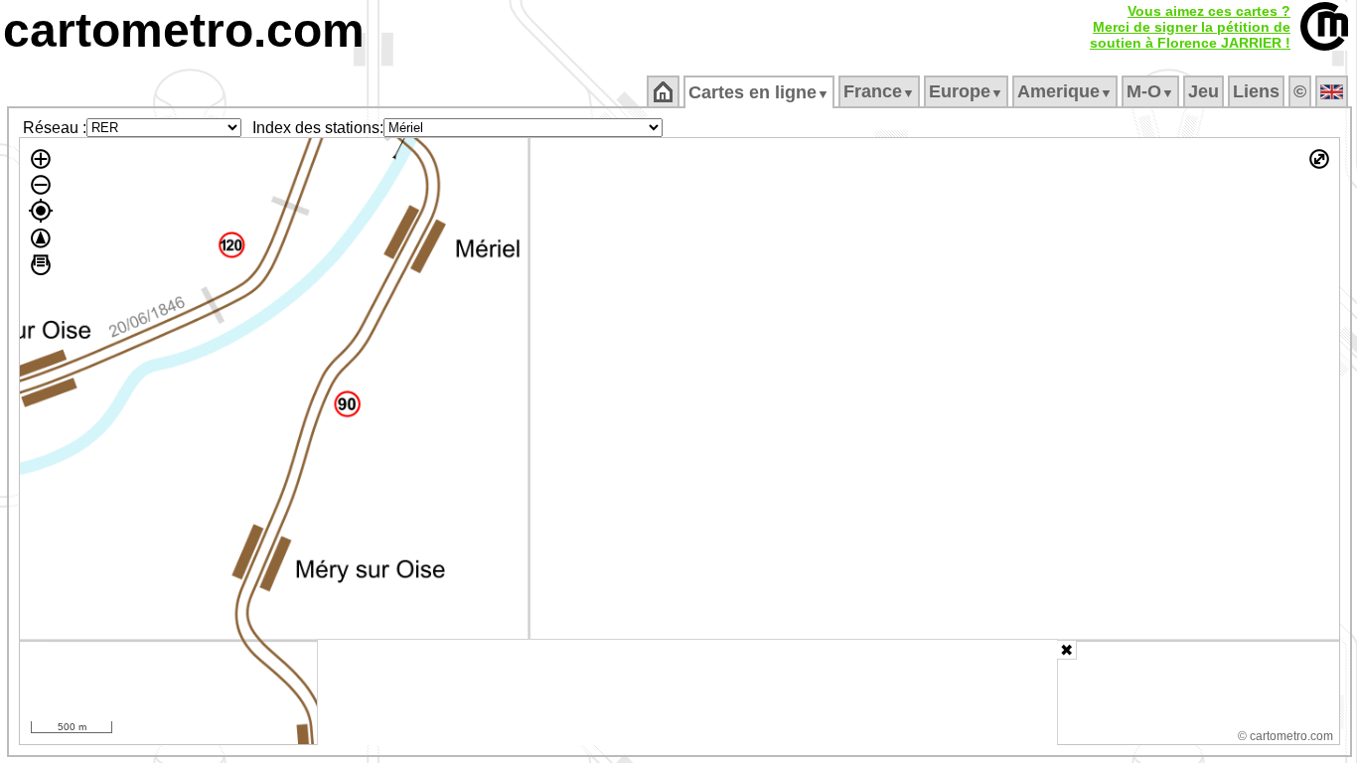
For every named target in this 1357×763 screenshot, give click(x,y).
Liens (1256, 91)
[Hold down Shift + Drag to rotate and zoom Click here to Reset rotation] (41, 238)
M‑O (1150, 91)
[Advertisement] (687, 692)
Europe (966, 91)
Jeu (1203, 91)
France (879, 91)
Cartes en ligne (758, 92)
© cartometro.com (1285, 736)
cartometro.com (184, 30)
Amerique (1065, 91)
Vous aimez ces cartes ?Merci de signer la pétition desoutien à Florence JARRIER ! (1190, 27)
